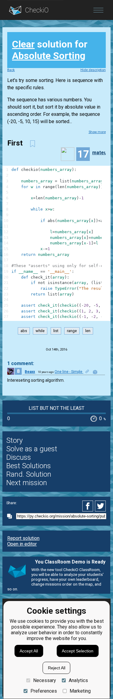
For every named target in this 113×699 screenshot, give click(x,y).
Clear (23, 44)
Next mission (26, 483)
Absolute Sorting (48, 55)
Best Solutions (28, 466)
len (87, 330)
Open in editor (22, 544)
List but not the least (56, 408)
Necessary (44, 680)
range (72, 330)
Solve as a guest (31, 449)
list (55, 330)
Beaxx (30, 372)
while (40, 330)
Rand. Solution (28, 474)
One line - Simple (69, 372)
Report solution (23, 538)
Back (11, 70)
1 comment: (20, 363)
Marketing (80, 691)
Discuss (18, 457)
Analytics (78, 680)
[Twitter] (100, 506)
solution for (49, 49)
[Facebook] (88, 506)
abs (23, 330)
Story (14, 440)
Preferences (43, 691)
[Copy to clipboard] (11, 516)
